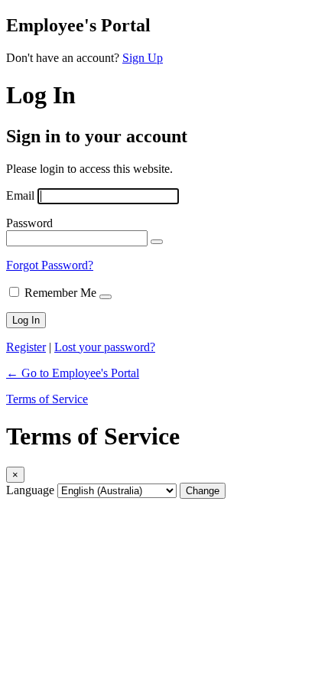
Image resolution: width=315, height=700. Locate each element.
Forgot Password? (49, 265)
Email (20, 195)
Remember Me (60, 292)
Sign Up (142, 57)
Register (26, 346)
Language (30, 490)
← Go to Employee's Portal (72, 372)
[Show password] (157, 241)
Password (29, 223)
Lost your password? (104, 346)
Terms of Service (47, 398)
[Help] (105, 297)
